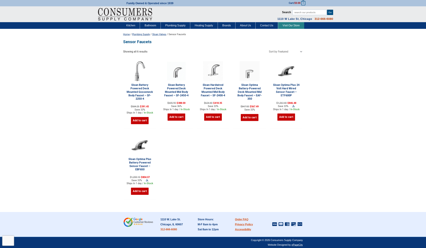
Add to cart (140, 120)
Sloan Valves (159, 34)
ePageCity (297, 244)
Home (126, 34)
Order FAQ (241, 219)
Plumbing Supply (141, 34)
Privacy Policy (244, 224)
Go (330, 12)
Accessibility (243, 229)
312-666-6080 (168, 229)
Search (286, 12)
